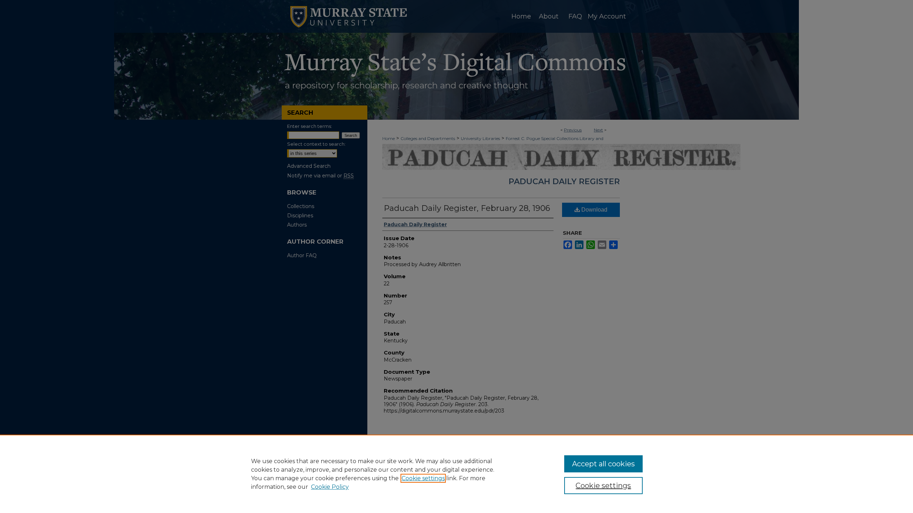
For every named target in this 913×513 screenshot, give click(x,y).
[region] (456, 474)
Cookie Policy (330, 486)
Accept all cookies (603, 464)
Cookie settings (423, 478)
